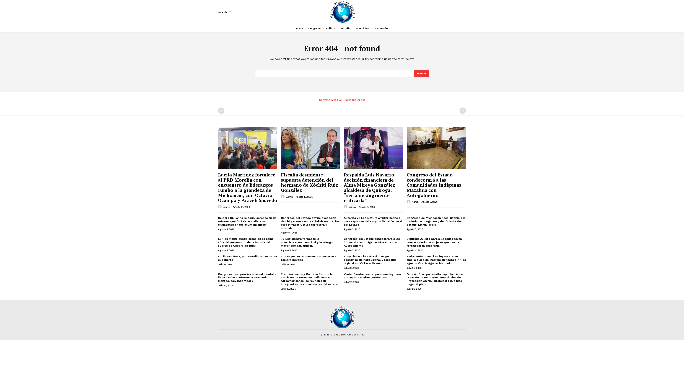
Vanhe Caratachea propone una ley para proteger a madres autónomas (372, 275)
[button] (225, 12)
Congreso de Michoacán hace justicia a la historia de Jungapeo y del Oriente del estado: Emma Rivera (436, 221)
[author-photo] (220, 207)
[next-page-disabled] (463, 110)
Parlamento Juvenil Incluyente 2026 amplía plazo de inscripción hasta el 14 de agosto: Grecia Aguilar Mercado (436, 260)
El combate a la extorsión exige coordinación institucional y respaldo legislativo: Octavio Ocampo (370, 260)
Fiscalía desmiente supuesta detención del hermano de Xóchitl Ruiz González (309, 182)
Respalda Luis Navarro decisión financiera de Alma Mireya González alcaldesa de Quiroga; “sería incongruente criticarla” (369, 187)
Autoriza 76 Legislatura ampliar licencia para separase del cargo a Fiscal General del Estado (373, 221)
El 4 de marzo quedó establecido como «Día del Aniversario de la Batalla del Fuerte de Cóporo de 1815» (246, 242)
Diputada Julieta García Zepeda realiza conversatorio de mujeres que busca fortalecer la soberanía (434, 242)
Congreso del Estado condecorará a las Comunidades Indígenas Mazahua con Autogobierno (434, 185)
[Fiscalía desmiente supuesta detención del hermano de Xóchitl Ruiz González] (310, 148)
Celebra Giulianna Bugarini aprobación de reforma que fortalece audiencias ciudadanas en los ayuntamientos (247, 221)
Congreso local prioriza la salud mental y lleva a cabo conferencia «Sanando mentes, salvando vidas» (247, 277)
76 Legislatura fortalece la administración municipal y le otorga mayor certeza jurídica (307, 242)
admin (226, 207)
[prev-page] (221, 110)
